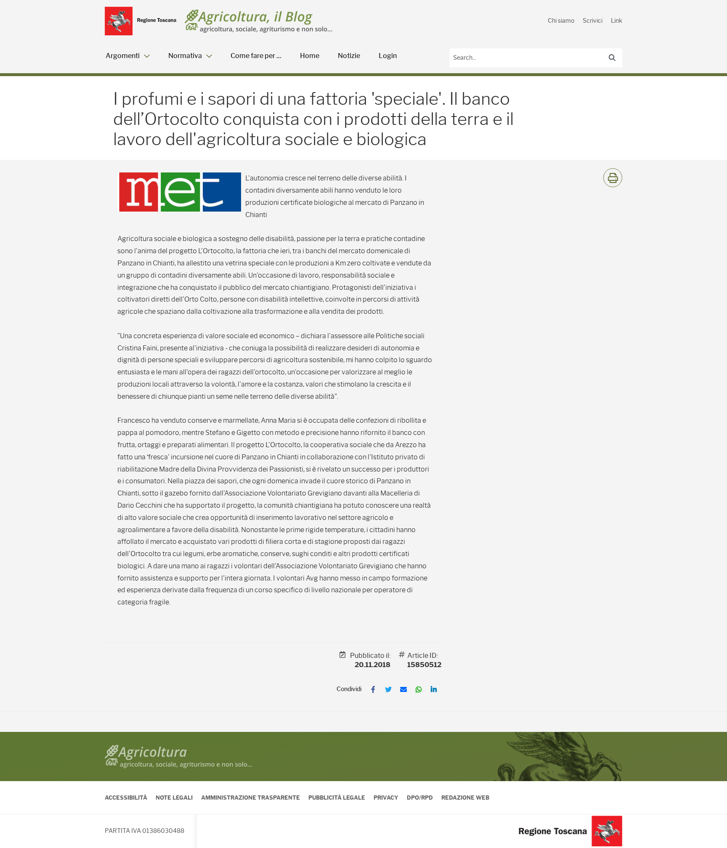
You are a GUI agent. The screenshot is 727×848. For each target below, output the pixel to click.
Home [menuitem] (309, 56)
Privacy (386, 797)
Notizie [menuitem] (349, 56)
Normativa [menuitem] (185, 56)
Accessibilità (126, 797)
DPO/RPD (420, 797)
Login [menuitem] (388, 56)
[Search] (612, 57)
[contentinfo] (363, 790)
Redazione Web (465, 797)
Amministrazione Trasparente (250, 797)
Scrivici (592, 20)
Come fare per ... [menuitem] (256, 56)
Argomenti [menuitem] (123, 56)
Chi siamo (561, 20)
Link (616, 20)
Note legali (174, 797)
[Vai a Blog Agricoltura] (258, 21)
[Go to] (140, 21)
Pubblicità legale (336, 797)
